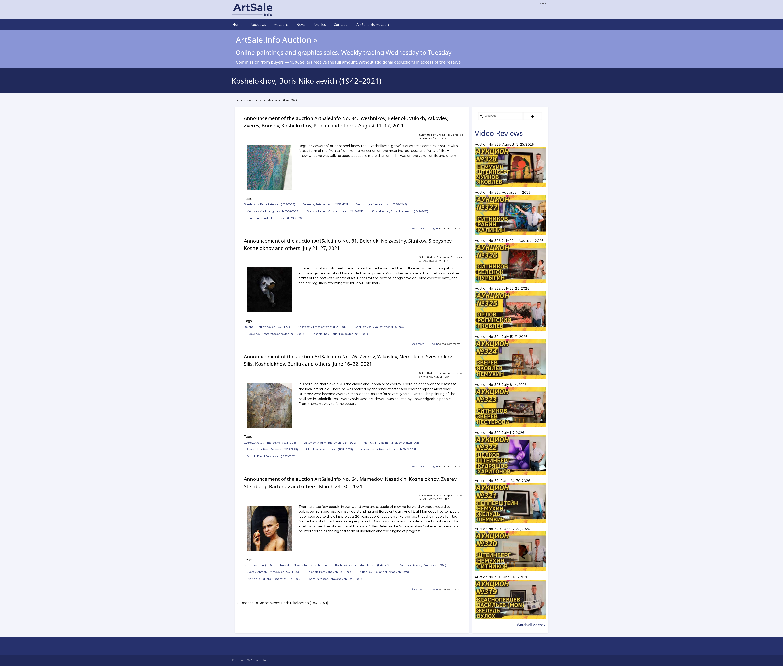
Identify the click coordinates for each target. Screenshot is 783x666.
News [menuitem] (300, 25)
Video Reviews (499, 133)
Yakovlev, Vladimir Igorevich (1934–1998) (273, 211)
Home (239, 100)
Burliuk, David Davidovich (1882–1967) (271, 456)
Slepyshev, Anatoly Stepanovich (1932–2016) (275, 333)
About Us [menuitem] (258, 25)
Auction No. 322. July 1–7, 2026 (499, 433)
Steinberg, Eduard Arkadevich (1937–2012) (274, 578)
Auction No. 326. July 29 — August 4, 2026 (509, 241)
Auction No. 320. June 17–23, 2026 (502, 529)
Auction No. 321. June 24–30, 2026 (502, 481)
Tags (248, 198)
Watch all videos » (531, 625)
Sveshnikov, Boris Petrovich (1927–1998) (269, 204)
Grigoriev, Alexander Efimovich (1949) (384, 571)
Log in (434, 228)
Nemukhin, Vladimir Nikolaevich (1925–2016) (392, 442)
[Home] (252, 9)
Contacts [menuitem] (341, 25)
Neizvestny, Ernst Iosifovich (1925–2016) (322, 326)
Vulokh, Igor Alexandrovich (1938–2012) (381, 204)
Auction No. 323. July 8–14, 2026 (500, 385)
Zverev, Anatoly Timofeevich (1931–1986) (270, 442)
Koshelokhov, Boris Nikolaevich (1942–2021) (400, 211)
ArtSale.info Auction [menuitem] (372, 25)
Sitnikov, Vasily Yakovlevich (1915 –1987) (380, 326)
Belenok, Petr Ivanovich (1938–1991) (326, 204)
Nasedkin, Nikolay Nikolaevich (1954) (303, 565)
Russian (543, 3)
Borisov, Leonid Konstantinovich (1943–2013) (335, 211)
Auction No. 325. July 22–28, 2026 (502, 288)
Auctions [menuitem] (281, 25)
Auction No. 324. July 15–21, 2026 (501, 337)
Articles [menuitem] (320, 25)
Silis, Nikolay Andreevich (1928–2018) (329, 449)
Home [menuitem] (237, 25)
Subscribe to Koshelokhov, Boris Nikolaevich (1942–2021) (282, 603)
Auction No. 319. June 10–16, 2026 (501, 577)
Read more (417, 228)
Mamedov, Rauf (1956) (258, 565)
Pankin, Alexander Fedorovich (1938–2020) (275, 218)
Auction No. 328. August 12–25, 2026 (504, 144)
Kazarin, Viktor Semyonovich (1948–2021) (335, 578)
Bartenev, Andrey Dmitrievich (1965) (422, 565)
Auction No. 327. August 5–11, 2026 (502, 192)
